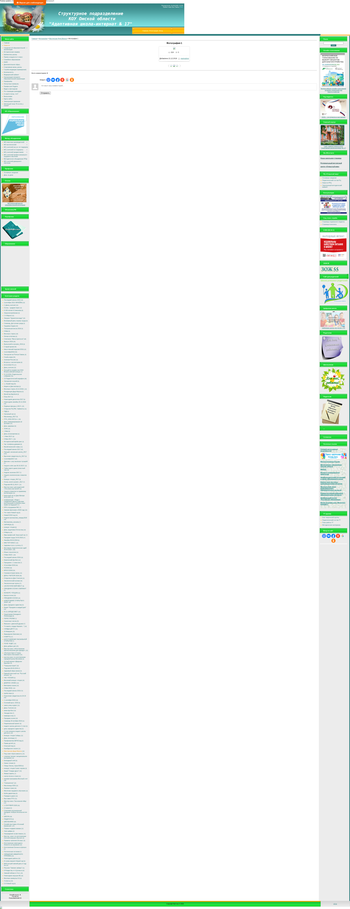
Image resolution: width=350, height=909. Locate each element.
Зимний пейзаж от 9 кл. (12, 873)
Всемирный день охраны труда (15, 321)
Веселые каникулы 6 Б (12, 878)
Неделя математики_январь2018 (15, 518)
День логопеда (9, 738)
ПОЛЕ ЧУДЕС (9, 643)
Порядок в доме (9, 796)
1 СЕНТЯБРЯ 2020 (10, 805)
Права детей (8, 743)
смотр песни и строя (11, 776)
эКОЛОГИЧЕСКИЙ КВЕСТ (13, 586)
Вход (161, 31)
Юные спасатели (10, 552)
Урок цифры (8, 831)
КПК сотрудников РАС (11, 507)
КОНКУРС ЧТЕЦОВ (11, 593)
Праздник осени (9, 718)
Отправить (45, 93)
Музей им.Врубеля (10, 394)
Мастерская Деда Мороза (13, 751)
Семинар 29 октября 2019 (13, 721)
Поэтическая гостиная (12, 851)
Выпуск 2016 (8, 341)
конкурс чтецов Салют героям (14, 768)
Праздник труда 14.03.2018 (13, 537)
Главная (145, 31)
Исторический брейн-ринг (13, 441)
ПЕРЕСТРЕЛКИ (9, 618)
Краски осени (8, 595)
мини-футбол (8, 710)
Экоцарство (8, 713)
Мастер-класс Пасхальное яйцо (15, 801)
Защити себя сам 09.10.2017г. (14, 465)
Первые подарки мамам (12, 828)
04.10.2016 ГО (9, 365)
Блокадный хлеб (9, 760)
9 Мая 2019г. (8, 688)
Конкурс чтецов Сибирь (12, 735)
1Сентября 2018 (9, 565)
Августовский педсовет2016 (14, 349)
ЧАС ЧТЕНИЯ (9, 678)
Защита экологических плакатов (15, 475)
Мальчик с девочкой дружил (13, 624)
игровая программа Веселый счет (16, 779)
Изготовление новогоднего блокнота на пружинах (13, 844)
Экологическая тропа (11, 583)
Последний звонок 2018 (12, 557)
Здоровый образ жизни (12, 671)
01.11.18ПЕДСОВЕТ (11, 611)
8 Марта (7, 532)
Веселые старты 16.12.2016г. (14, 389)
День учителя (8, 367)
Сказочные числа (10, 621)
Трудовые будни (9, 326)
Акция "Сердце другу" (11, 771)
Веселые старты (9, 334)
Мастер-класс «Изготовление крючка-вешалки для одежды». (14, 649)
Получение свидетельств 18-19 (15, 696)
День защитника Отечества (13, 530)
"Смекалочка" (9, 783)
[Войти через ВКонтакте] (53, 80)
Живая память (9, 773)
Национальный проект (11, 723)
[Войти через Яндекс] (62, 80)
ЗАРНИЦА (7, 524)
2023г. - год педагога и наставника (333, 117)
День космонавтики (11, 434)
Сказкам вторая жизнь (12, 573)
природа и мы (9, 716)
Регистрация (153, 31)
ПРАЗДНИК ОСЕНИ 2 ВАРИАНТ (15, 588)
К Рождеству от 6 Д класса (13, 870)
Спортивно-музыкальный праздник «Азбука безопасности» (15, 811)
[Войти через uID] (48, 80)
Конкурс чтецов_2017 (11, 479)
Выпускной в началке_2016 (13, 344)
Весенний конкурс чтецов (13, 680)
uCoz (335, 904)
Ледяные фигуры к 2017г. (12, 406)
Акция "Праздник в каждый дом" (15, 607)
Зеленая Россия (9, 360)
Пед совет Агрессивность (13, 754)
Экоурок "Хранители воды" (13, 318)
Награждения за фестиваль (13, 833)
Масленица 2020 (9, 785)
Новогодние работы (11, 858)
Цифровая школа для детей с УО (333, 328)
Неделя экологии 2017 (11, 472)
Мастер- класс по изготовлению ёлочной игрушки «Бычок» (15, 837)
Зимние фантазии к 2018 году (14, 510)
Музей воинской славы (12, 447)
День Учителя (9, 708)
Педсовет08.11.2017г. (11, 484)
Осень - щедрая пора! (11, 308)
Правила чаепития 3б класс (13, 840)
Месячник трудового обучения (14, 791)
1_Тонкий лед (8, 384)
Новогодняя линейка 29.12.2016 (15, 402)
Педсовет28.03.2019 (11, 668)
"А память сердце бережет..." (14, 626)
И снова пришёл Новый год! (13, 861)
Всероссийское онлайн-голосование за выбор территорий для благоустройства (333, 90)
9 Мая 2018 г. (8, 555)
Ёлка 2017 (7, 397)
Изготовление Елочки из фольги (15, 847)
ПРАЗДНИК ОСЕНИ (11, 598)
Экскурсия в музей (10, 381)
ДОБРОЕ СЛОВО (10, 683)
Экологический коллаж (12, 581)
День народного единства (13, 605)
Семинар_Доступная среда (13, 323)
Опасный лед (8, 746)
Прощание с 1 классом (12, 562)
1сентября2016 (9, 352)
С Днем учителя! (10, 305)
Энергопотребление (11, 313)
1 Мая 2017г (8, 436)
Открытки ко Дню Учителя (13, 578)
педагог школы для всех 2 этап (15, 726)
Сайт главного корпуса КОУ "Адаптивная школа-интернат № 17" (333, 147)
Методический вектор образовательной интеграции (15, 204)
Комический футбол (11, 560)
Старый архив (9, 347)
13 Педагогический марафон (14, 378)
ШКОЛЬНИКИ (8, 821)
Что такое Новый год (11, 512)
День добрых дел (10, 646)
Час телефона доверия (12, 444)
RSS (181, 7)
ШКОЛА (6, 816)
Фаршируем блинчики (11, 634)
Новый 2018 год (9, 515)
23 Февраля (8, 631)
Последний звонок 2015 (12, 300)
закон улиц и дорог (10, 705)
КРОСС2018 (8, 570)
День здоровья (9, 426)
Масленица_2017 (10, 416)
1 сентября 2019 (9, 700)
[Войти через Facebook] (58, 80)
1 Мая (6, 431)
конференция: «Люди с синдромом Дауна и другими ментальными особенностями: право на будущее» (14, 502)
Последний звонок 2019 (12, 690)
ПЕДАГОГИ (8, 819)
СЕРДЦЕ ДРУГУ (9, 629)
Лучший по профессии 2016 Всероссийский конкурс (13, 371)
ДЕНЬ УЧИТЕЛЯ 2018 (11, 575)
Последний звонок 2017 (12, 449)
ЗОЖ (6, 428)
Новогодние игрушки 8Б (12, 875)
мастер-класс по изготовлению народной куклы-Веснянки (15, 658)
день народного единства (13, 728)
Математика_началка (11, 522)
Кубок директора (9, 793)
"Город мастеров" (10, 665)
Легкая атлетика (9, 336)
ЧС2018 (6, 568)
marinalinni (185, 58)
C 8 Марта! (7, 315)
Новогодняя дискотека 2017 (13, 399)
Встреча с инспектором (12, 362)
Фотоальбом (43, 38)
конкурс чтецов (9, 527)
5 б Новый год (9, 883)
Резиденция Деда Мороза (13, 391)
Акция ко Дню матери (11, 386)
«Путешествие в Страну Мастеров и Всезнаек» (12, 653)
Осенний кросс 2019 (11, 703)
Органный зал (9, 414)
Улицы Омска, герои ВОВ (13, 766)
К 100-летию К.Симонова (12, 310)
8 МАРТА (7, 636)
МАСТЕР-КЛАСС (10, 543)
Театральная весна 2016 (12, 328)
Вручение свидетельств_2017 (14, 456)
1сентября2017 (9, 459)
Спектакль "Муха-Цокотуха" (14, 339)
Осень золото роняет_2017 (13, 482)
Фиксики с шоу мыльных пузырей (15, 461)
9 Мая (6, 331)
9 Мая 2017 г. (8, 439)
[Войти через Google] (67, 80)
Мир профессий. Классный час (15, 535)
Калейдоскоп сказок (11, 748)
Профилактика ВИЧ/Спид (12, 741)
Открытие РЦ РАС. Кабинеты (14, 409)
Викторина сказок (10, 685)
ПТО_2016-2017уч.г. (11, 419)
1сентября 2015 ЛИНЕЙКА (13, 302)
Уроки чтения (8, 763)
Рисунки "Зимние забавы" (13, 868)
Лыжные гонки (9, 788)
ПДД (5, 411)
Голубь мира (8, 357)
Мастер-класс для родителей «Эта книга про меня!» (14, 488)
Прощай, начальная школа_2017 (15, 452)
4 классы (7, 881)
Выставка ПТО (9, 798)
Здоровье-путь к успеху (12, 545)
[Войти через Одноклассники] (72, 80)
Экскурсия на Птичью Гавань (14, 354)
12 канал (7, 808)
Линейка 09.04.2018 (11, 540)
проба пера (8, 693)
